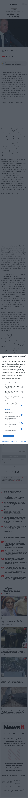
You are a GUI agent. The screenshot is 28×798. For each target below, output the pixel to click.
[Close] (25, 356)
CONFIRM (8, 436)
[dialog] (14, 399)
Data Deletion (5, 441)
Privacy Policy (22, 441)
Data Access (14, 441)
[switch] (22, 387)
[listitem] (14, 383)
